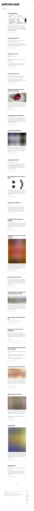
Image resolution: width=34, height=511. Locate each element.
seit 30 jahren (6, 492)
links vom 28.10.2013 (13, 38)
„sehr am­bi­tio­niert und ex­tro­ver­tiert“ (16, 177)
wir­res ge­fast (11, 425)
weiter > (17, 483)
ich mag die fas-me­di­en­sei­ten (16, 115)
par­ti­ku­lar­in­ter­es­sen (13, 159)
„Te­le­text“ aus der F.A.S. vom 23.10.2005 (15, 330)
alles (26, 498)
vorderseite (27, 491)
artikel (16, 14)
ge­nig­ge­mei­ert (12, 465)
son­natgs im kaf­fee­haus (14, 130)
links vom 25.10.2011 (13, 73)
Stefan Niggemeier (17, 341)
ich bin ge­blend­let (13, 13)
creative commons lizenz (12, 494)
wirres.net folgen (28, 496)
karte (26, 502)
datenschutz (27, 495)
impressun (27, 494)
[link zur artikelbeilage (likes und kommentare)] (15, 109)
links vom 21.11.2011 (13, 53)
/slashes (27, 503)
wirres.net (13, 67)
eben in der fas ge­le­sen (14, 202)
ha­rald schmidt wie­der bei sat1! (16, 366)
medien (27, 500)
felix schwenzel (10, 491)
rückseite (27, 492)
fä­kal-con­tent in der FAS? (14, 394)
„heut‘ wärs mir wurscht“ (14, 277)
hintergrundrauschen (28, 499)
